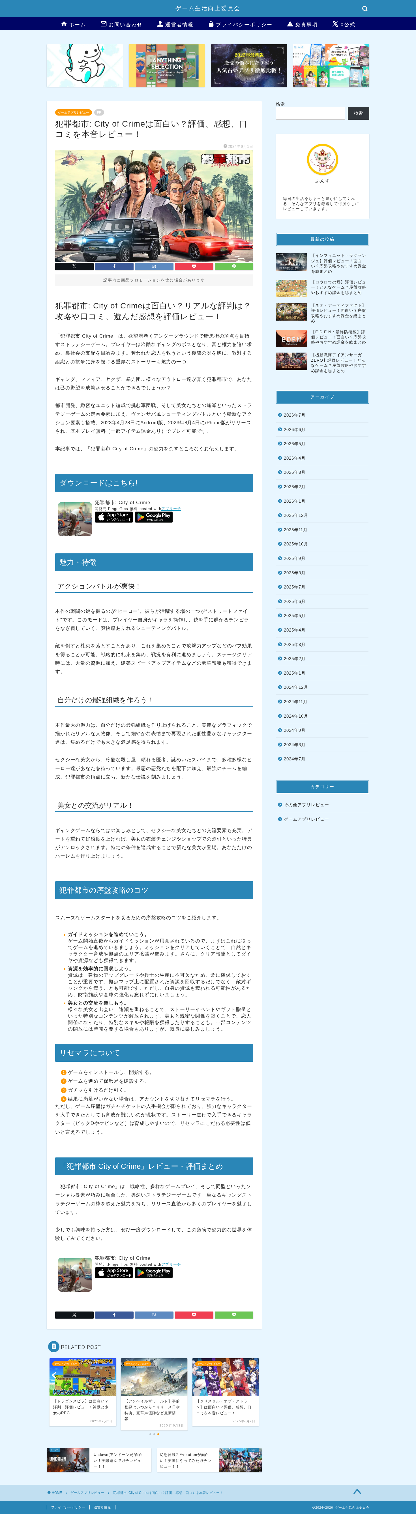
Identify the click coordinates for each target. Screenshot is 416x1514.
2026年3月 (295, 472)
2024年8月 (295, 744)
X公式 (347, 24)
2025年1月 (295, 673)
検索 (280, 103)
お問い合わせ (126, 24)
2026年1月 (295, 501)
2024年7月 (295, 758)
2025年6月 (295, 601)
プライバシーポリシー (244, 24)
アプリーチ (171, 509)
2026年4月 (295, 458)
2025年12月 (296, 515)
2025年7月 (295, 587)
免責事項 (306, 24)
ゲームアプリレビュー (73, 112)
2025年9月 (295, 558)
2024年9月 (295, 730)
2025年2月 (295, 658)
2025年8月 (295, 572)
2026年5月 (295, 443)
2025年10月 (296, 543)
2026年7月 (295, 415)
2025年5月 (295, 615)
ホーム (77, 24)
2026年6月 (295, 429)
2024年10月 (296, 716)
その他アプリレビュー (306, 804)
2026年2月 (295, 486)
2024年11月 (296, 701)
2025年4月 (295, 630)
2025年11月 (296, 529)
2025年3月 (295, 644)
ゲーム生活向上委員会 (208, 8)
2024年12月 (296, 687)
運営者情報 (179, 24)
